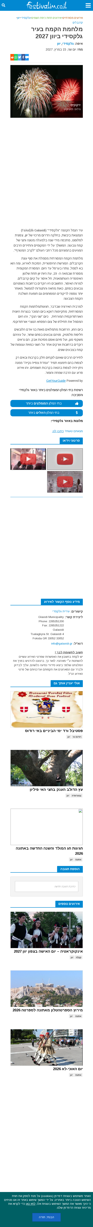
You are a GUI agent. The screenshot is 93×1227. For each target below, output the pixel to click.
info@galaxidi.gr (61, 643)
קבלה (78, 957)
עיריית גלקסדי (61, 611)
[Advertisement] (46, 173)
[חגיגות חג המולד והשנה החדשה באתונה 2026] (46, 826)
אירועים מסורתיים (73, 17)
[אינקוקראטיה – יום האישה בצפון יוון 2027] (46, 930)
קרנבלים (78, 22)
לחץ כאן (30, 1203)
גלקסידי (25, 17)
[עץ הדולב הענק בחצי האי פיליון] (46, 768)
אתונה (78, 859)
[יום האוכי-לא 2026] (46, 1047)
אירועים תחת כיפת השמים (46, 17)
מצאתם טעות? (67, 431)
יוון (18, 17)
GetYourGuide (56, 380)
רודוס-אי (77, 736)
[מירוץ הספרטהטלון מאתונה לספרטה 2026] (46, 988)
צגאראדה (76, 795)
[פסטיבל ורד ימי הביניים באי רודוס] (46, 709)
